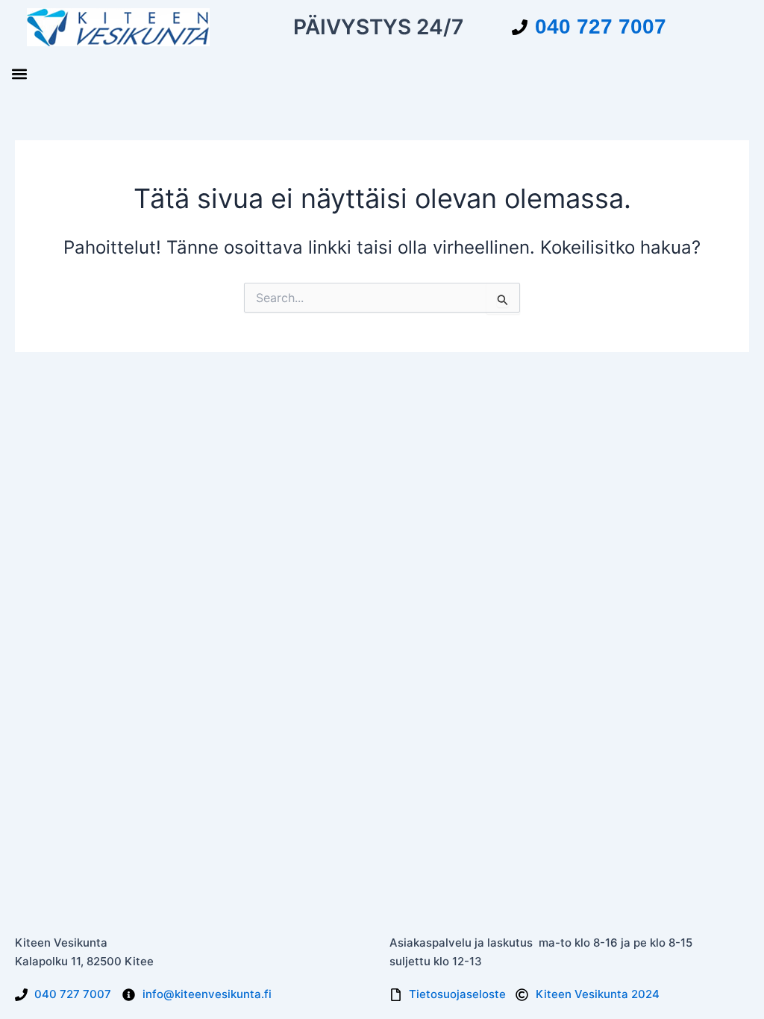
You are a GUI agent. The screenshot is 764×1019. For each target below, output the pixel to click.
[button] (19, 73)
